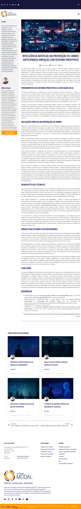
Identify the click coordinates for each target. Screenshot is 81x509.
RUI (60, 461)
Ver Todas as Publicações (9, 132)
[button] (69, 3)
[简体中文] (15, 507)
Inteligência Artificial (64, 447)
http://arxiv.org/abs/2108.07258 (42, 297)
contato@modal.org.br (23, 456)
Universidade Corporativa (66, 463)
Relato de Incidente (45, 456)
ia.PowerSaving (63, 459)
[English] (4, 507)
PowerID (61, 456)
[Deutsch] (8, 507)
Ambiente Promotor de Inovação (68, 449)
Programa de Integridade (47, 449)
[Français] (6, 507)
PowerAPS (62, 454)
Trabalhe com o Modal (46, 447)
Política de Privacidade (46, 454)
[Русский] (17, 507)
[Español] (12, 507)
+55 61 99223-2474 (22, 458)
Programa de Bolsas (46, 451)
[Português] (2, 507)
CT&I (61, 65)
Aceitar (66, 506)
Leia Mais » (13, 369)
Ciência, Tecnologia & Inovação (67, 451)
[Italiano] (10, 507)
